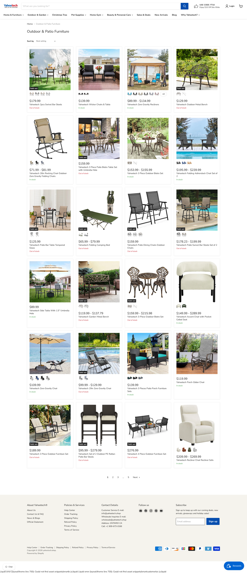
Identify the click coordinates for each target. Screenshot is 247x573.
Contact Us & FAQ (35, 514)
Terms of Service (71, 529)
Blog (174, 14)
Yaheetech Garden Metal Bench (93, 316)
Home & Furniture (13, 14)
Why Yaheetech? (189, 14)
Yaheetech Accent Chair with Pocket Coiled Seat (193, 318)
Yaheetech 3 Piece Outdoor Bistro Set (145, 173)
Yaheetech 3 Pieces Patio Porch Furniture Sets (147, 390)
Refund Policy (70, 522)
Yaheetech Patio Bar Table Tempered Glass (47, 246)
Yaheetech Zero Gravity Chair (43, 388)
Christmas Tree (59, 14)
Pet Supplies (77, 14)
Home (30, 24)
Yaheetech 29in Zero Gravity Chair (94, 388)
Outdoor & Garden (37, 14)
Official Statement (35, 522)
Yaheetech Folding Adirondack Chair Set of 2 (196, 175)
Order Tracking (70, 514)
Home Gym (96, 14)
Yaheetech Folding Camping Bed (94, 245)
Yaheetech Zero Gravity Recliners (143, 104)
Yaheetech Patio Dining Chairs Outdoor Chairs (146, 246)
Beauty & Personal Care (119, 14)
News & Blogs (33, 518)
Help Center (69, 510)
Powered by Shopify (35, 553)
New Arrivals (161, 14)
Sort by (30, 41)
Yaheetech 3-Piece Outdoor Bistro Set (145, 316)
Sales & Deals (143, 14)
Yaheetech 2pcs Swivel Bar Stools (45, 104)
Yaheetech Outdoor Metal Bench (192, 104)
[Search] (184, 6)
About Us (31, 510)
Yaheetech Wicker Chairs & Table (94, 104)
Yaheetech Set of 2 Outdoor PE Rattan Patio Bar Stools (96, 455)
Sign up (213, 521)
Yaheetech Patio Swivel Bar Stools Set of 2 (196, 245)
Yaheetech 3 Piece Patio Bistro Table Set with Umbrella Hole (97, 168)
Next (135, 477)
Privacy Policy (70, 526)
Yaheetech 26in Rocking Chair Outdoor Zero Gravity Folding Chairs (48, 175)
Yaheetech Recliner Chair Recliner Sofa (194, 460)
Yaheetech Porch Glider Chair (190, 382)
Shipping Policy (71, 518)
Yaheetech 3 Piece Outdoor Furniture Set (48, 454)
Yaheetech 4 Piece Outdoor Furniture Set (146, 454)
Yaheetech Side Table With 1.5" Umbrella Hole (49, 312)
